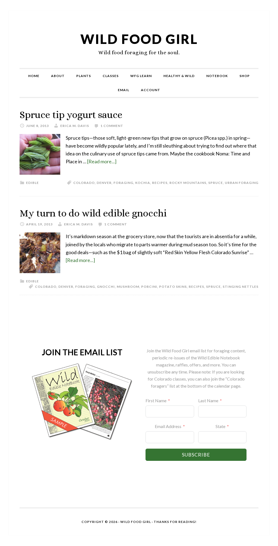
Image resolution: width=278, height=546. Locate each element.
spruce (215, 183)
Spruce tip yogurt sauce (71, 114)
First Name (156, 400)
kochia (142, 183)
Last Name (208, 400)
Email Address (168, 426)
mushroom (128, 287)
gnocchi (106, 287)
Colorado (84, 183)
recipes (160, 183)
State (220, 426)
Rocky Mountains (187, 183)
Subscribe (196, 455)
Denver (104, 183)
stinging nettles (240, 287)
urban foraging (241, 183)
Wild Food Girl (139, 39)
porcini (149, 287)
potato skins (173, 287)
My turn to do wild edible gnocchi (93, 213)
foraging (123, 183)
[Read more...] (101, 161)
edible (32, 183)
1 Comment (111, 126)
